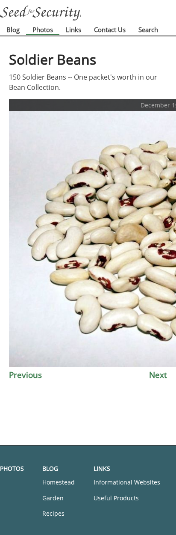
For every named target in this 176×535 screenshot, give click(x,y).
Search (148, 29)
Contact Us (110, 29)
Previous (25, 374)
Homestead (58, 482)
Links (73, 29)
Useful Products (116, 498)
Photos (42, 29)
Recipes (53, 513)
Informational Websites (127, 482)
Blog (13, 29)
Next (158, 374)
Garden (53, 498)
